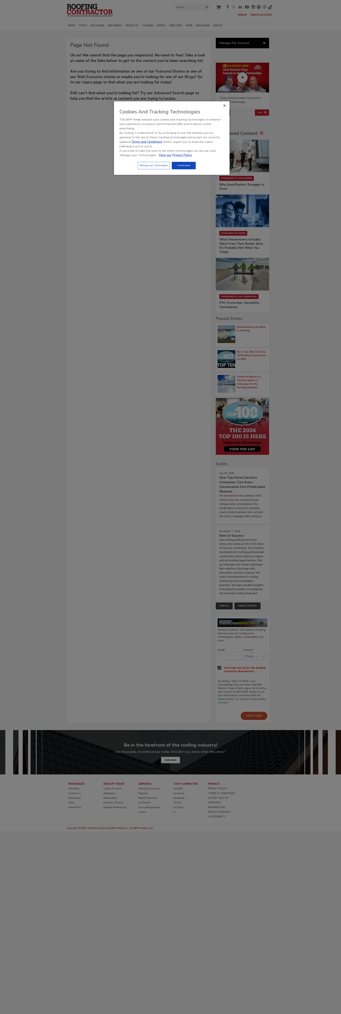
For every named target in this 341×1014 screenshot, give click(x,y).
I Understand (183, 165)
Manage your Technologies (154, 165)
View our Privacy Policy (175, 155)
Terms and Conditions (146, 142)
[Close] (224, 105)
